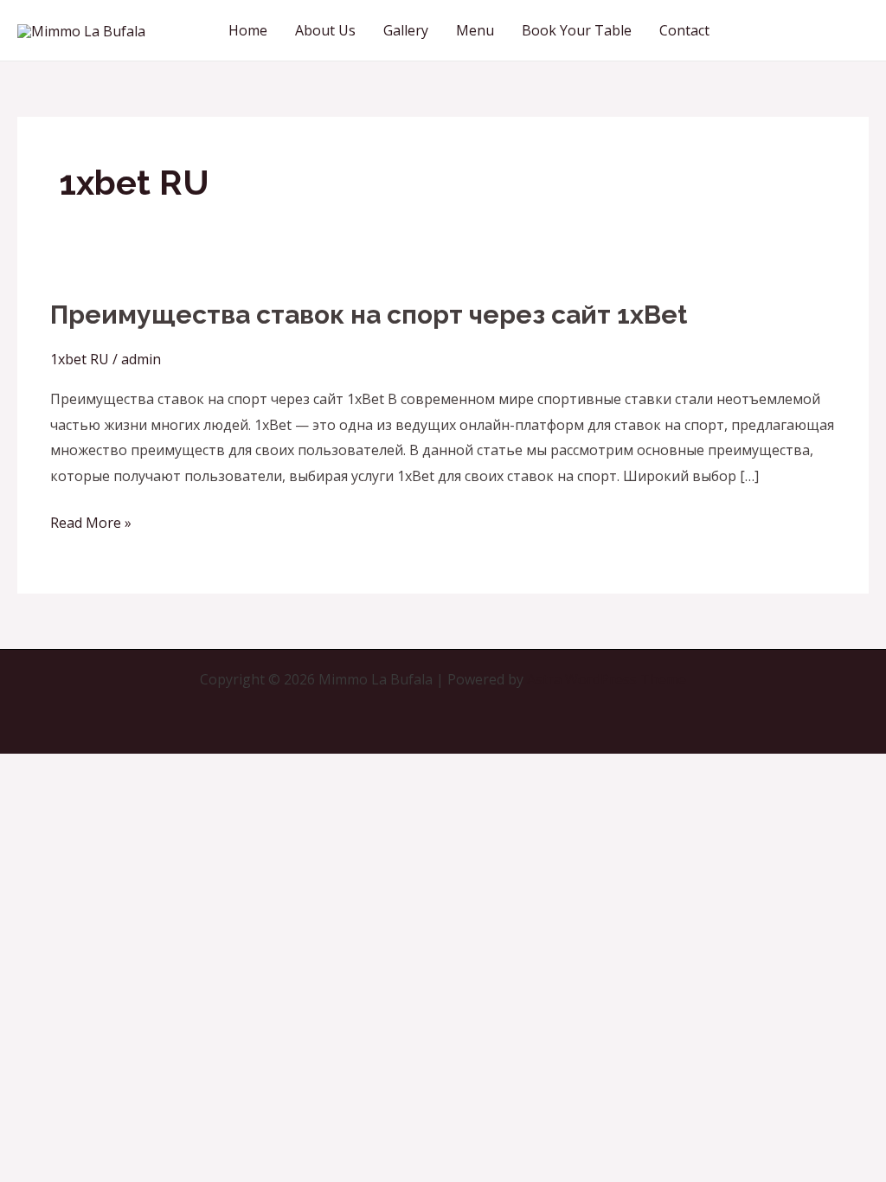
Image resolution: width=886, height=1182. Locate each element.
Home (247, 30)
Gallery (405, 30)
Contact (684, 30)
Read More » (91, 521)
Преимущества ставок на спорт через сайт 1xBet (368, 314)
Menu (475, 30)
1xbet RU (79, 359)
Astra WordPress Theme (606, 679)
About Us (325, 30)
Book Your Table (577, 30)
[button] (805, 30)
